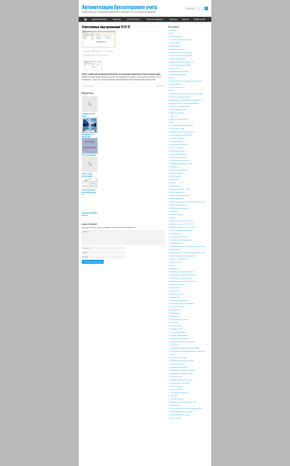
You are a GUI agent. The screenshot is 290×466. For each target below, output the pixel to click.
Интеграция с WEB (177, 129)
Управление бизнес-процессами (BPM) (184, 348)
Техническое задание (178, 332)
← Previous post (88, 86)
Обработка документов (154, 19)
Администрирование (98, 19)
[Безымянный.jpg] (93, 70)
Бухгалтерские (175, 84)
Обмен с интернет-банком (180, 195)
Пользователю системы (179, 237)
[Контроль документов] (123, 146)
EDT (171, 33)
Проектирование (176, 243)
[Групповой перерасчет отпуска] (123, 104)
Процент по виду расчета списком (87, 174)
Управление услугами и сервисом (182, 370)
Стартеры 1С (175, 316)
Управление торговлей (178, 367)
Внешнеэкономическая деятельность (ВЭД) (186, 94)
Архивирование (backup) (179, 71)
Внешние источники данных (180, 97)
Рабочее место (175, 262)
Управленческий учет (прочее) (181, 380)
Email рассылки (175, 36)
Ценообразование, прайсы (180, 415)
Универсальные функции (179, 338)
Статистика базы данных (179, 319)
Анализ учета (175, 68)
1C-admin (87, 51)
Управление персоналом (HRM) (182, 361)
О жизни (173, 183)
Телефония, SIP (176, 329)
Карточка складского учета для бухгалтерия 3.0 (89, 192)
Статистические (176, 326)
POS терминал (175, 43)
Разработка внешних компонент (182, 272)
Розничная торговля (177, 284)
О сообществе (175, 186)
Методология (175, 167)
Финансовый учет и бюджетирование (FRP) (186, 408)
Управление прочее (177, 364)
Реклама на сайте (199, 19)
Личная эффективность (178, 154)
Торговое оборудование (179, 335)
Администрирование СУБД (180, 65)
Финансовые (174, 405)
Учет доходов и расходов (179, 383)
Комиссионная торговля (179, 144)
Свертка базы (175, 291)
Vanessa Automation (177, 49)
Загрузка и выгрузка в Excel (180, 106)
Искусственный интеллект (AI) (181, 135)
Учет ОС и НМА (176, 389)
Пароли (173, 218)
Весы (172, 90)
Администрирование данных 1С (182, 62)
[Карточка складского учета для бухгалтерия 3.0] (123, 182)
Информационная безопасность (182, 132)
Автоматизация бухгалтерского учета (119, 7)
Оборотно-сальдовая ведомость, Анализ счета (187, 202)
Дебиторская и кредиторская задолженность (186, 100)
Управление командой (178, 357)
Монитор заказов (176, 173)
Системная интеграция (178, 300)
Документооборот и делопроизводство (184, 103)
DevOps (173, 30)
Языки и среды (175, 418)
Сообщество (174, 310)
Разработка (117, 19)
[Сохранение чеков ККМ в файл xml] (123, 204)
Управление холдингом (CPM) (181, 373)
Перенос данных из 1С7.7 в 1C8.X (182, 227)
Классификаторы (176, 141)
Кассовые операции (177, 138)
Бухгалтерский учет (177, 87)
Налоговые (174, 179)
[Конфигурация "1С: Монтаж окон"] (123, 125)
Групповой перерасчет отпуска (89, 114)
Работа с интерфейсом (178, 259)
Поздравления (175, 233)
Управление (173, 19)
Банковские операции (178, 75)
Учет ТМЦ (173, 396)
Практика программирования (181, 240)
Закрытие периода (177, 113)
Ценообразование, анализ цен (181, 412)
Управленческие (89, 55)
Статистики (174, 322)
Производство (175, 249)
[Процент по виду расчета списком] (123, 164)
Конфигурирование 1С (178, 151)
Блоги (172, 78)
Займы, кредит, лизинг (178, 109)
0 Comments (109, 51)
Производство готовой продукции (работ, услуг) (187, 253)
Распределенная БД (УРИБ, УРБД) (183, 275)
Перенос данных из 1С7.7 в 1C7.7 (182, 224)
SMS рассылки (175, 46)
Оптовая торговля (176, 214)
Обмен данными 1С (177, 192)
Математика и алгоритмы (179, 160)
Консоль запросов (176, 148)
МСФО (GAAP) (175, 176)
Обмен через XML (177, 199)
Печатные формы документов (181, 230)
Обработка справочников (179, 208)
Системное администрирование (182, 303)
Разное (172, 265)
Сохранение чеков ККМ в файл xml (89, 214)
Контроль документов (89, 155)
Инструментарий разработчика (181, 125)
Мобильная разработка (178, 170)
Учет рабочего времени (179, 392)
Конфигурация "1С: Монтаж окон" (88, 135)
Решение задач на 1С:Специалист (183, 281)
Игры (172, 122)
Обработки (185, 19)
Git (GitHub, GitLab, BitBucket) (181, 40)
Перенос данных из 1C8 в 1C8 (181, 221)
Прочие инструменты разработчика (183, 256)
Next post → (160, 86)
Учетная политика (176, 399)
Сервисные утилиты (177, 294)
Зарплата (173, 116)
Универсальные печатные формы (182, 342)
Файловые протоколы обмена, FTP (183, 402)
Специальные (175, 313)
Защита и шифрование (178, 119)
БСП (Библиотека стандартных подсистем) (186, 81)
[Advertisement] (188, 444)
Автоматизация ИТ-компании (181, 52)
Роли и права (175, 288)
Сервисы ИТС (175, 297)
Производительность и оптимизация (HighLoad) (187, 246)
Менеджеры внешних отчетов (181, 164)
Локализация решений (178, 157)
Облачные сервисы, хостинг (180, 189)
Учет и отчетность (133, 19)
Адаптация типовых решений (181, 55)
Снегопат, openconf (177, 307)
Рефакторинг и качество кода (181, 278)
